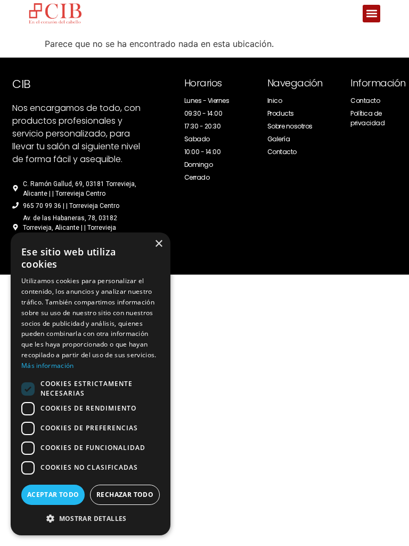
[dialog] (90, 383)
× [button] (158, 244)
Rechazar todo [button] (124, 494)
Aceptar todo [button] (53, 494)
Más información (47, 365)
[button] (371, 13)
